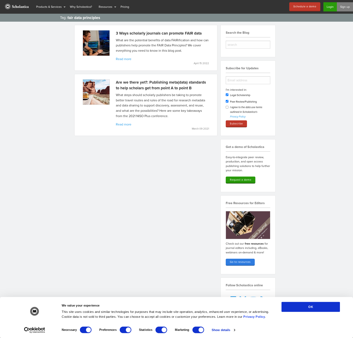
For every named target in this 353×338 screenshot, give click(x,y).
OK (310, 307)
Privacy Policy (254, 316)
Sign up (345, 6)
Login (330, 6)
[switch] (125, 330)
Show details (221, 330)
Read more (123, 59)
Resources (105, 6)
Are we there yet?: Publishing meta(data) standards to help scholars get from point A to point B (161, 85)
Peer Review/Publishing (243, 101)
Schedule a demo (304, 6)
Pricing (125, 6)
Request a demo (240, 179)
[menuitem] (16, 6)
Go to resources (240, 262)
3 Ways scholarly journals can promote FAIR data (159, 33)
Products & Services (49, 6)
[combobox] (248, 45)
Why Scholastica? (81, 6)
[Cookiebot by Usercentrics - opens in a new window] (35, 330)
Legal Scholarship (240, 95)
